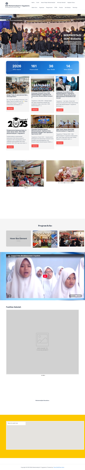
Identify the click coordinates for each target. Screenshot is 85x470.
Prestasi (61, 7)
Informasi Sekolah (61, 2)
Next (46, 173)
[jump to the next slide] (82, 35)
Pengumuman (49, 7)
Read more (10, 108)
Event (37, 2)
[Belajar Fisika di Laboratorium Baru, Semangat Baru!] (17, 85)
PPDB (55, 7)
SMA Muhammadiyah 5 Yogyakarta (17, 6)
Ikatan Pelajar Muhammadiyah (48, 2)
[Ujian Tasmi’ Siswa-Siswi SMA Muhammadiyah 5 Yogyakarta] (67, 121)
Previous (4, 173)
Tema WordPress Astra (58, 467)
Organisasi (41, 7)
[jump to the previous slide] (2, 35)
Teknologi (75, 7)
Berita (33, 2)
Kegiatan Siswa (71, 2)
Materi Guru (34, 7)
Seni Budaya (68, 7)
